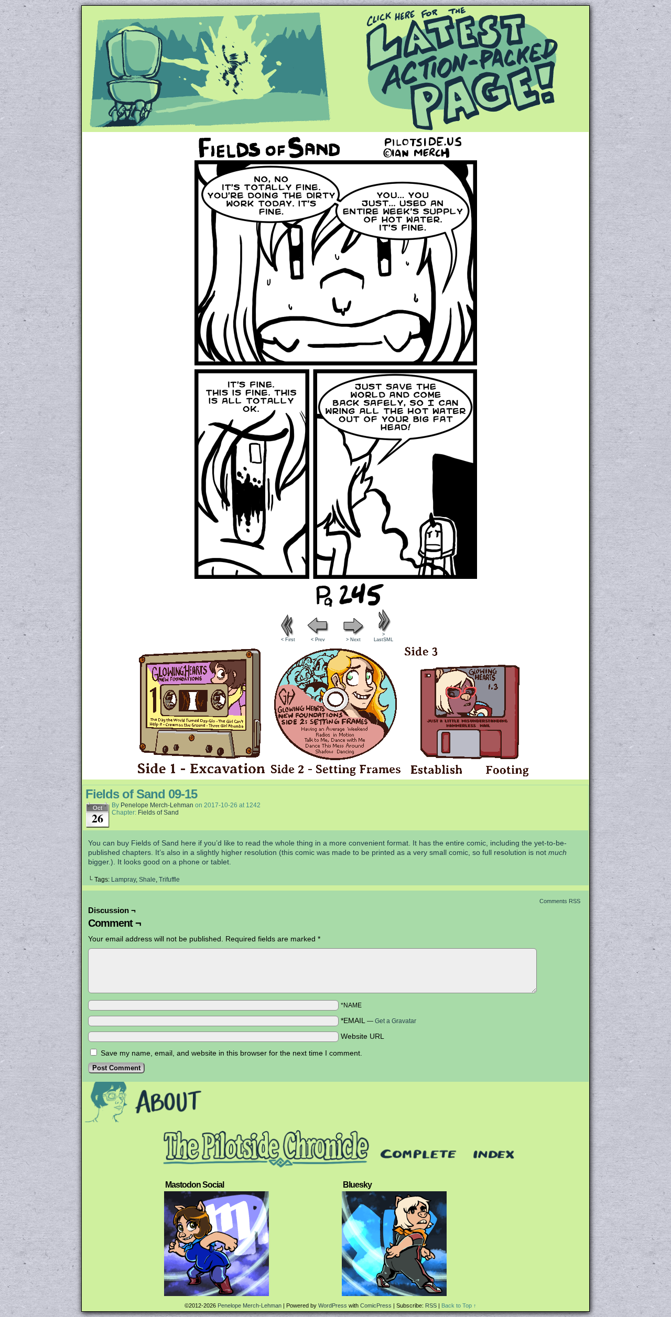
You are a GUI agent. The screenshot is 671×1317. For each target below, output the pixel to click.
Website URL (362, 1036)
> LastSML (383, 637)
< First (288, 639)
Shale (147, 879)
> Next (353, 639)
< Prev (318, 639)
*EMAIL (378, 1020)
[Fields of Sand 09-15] (335, 604)
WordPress (332, 1305)
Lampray (123, 879)
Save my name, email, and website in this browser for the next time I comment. (231, 1053)
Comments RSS (559, 901)
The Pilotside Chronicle (335, 68)
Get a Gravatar (395, 1021)
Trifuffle (169, 879)
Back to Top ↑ (459, 1305)
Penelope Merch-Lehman (157, 805)
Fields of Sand (158, 812)
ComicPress (376, 1305)
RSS (431, 1305)
